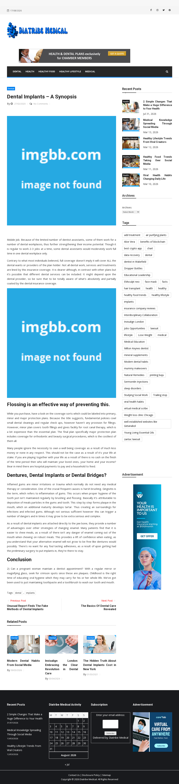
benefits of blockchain (152, 241)
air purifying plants (156, 235)
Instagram (157, 10)
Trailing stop (160, 395)
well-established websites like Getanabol (140, 424)
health (149, 288)
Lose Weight (145, 335)
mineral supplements (136, 355)
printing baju (157, 375)
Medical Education (134, 341)
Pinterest (169, 10)
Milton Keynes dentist (136, 348)
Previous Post (18, 600)
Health (126, 101)
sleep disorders (132, 388)
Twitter (163, 10)
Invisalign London (134, 321)
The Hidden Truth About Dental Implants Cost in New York (99, 665)
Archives (127, 207)
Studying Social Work (136, 395)
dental (18, 592)
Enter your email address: (110, 726)
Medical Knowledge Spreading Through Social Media (157, 123)
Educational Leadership (137, 275)
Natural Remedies (134, 375)
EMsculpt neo (131, 281)
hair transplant (132, 288)
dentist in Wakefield (135, 261)
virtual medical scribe (136, 408)
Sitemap (106, 775)
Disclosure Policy (91, 775)
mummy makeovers (135, 368)
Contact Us (74, 775)
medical (162, 335)
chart (150, 248)
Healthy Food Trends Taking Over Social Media (157, 160)
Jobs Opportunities (134, 328)
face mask (151, 281)
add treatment (132, 235)
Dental (11, 88)
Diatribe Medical (118, 737)
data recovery (132, 255)
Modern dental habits (136, 361)
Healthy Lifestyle (130, 138)
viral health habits (134, 401)
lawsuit (154, 328)
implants (30, 592)
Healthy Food (129, 157)
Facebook (152, 10)
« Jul (67, 764)
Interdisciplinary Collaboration (140, 315)
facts (165, 281)
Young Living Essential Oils (139, 432)
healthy (162, 288)
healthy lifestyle (160, 295)
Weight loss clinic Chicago (138, 415)
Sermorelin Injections (136, 381)
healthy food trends (135, 295)
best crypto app (133, 248)
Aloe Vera (129, 241)
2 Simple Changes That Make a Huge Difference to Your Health (157, 105)
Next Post (107, 600)
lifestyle (128, 335)
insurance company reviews (139, 308)
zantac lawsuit (132, 439)
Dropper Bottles (133, 268)
